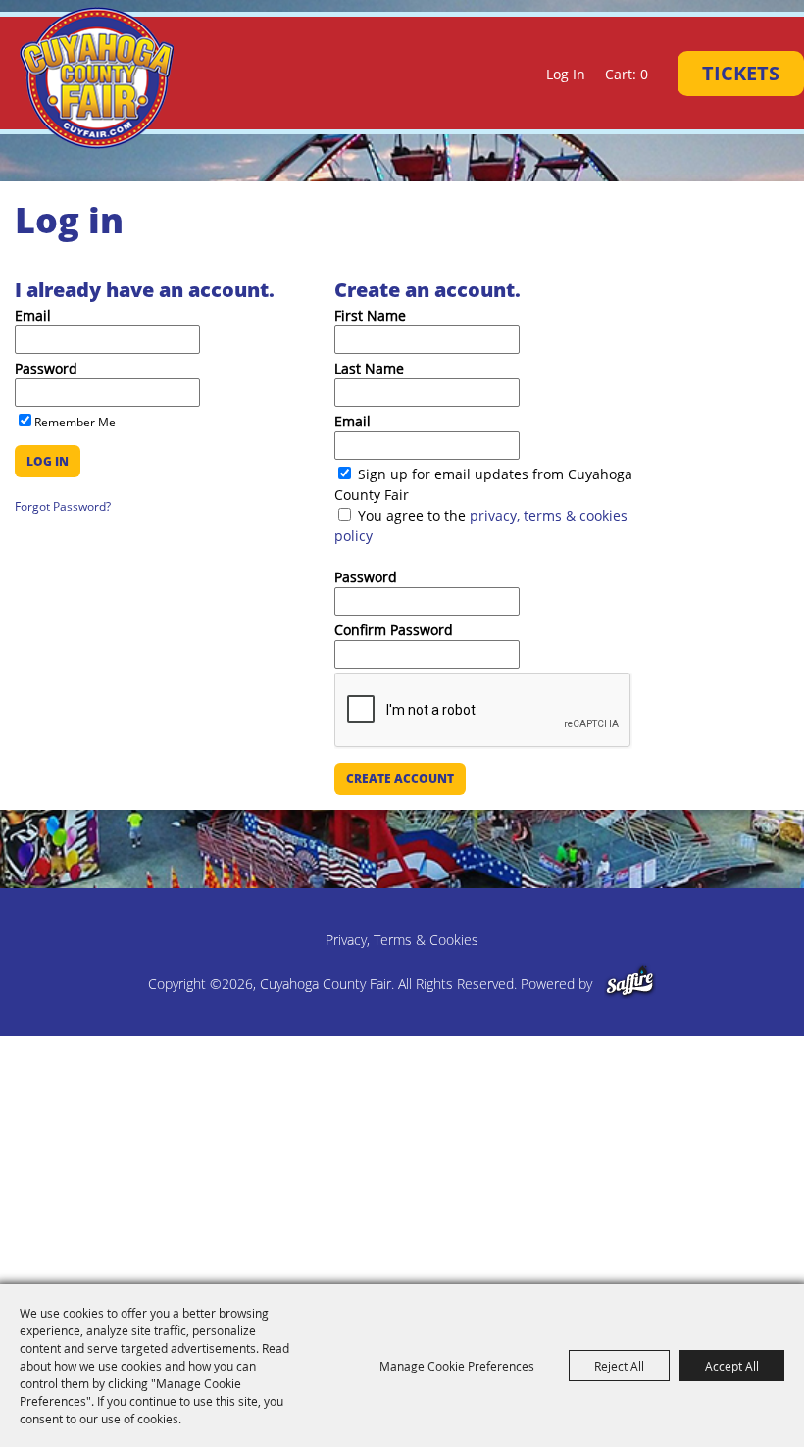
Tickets (740, 73)
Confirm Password (393, 630)
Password (46, 368)
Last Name (369, 368)
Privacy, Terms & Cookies (402, 939)
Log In (565, 74)
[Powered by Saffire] (630, 983)
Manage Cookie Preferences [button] (456, 1365)
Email (33, 315)
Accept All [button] (732, 1365)
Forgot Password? (63, 506)
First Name (370, 315)
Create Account (400, 779)
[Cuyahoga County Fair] (100, 78)
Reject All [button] (619, 1365)
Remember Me (75, 422)
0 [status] (644, 74)
